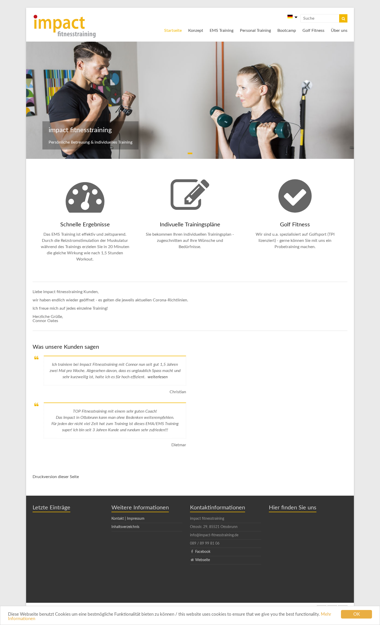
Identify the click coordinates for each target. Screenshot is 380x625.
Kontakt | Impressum (128, 518)
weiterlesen (158, 377)
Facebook (202, 552)
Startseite (173, 30)
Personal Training (255, 30)
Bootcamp (286, 30)
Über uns (339, 30)
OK (356, 614)
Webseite (202, 560)
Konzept (195, 30)
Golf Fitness (313, 30)
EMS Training (221, 30)
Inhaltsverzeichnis (125, 527)
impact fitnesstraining (80, 130)
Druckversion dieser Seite (56, 477)
